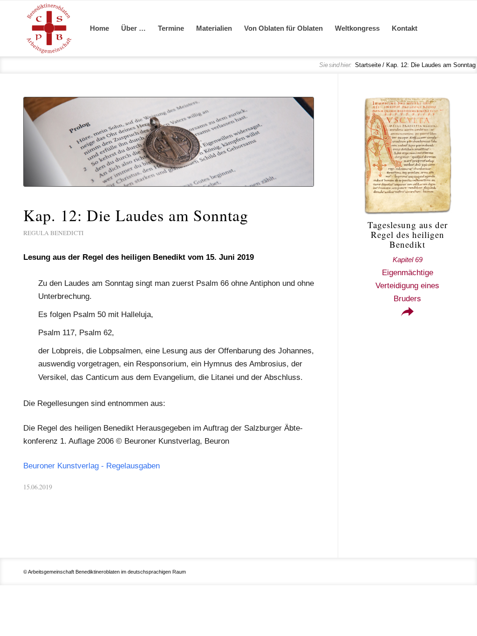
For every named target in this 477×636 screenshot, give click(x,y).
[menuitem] (99, 28)
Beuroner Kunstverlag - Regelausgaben (91, 465)
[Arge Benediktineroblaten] (49, 28)
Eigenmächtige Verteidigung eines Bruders (407, 279)
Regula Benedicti (53, 233)
